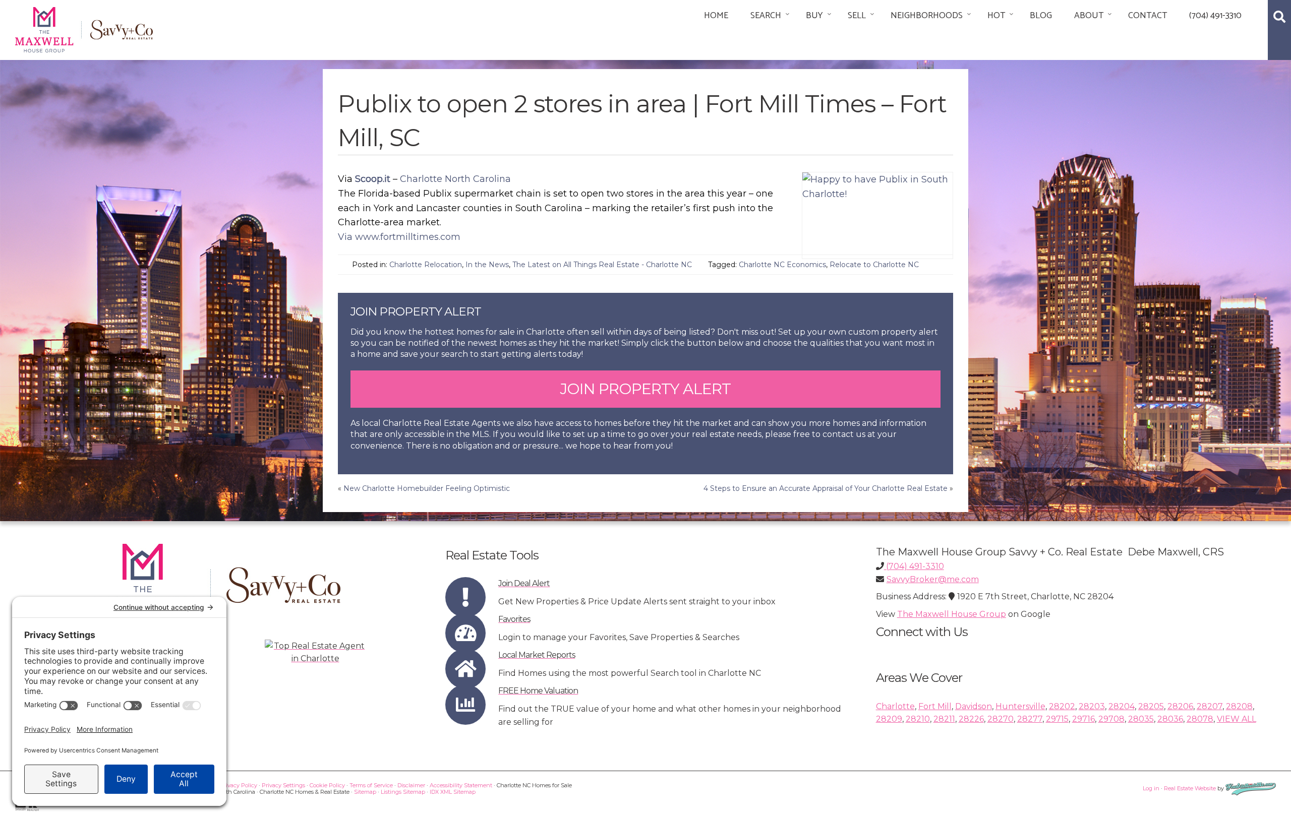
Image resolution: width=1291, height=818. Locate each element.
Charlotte (895, 706)
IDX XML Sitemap (453, 791)
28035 (1141, 719)
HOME (716, 15)
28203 (1092, 706)
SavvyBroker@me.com (933, 579)
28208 (1239, 706)
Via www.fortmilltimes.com (399, 236)
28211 (944, 719)
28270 (1000, 719)
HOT (996, 15)
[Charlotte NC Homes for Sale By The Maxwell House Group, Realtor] (84, 28)
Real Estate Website (1190, 788)
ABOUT (1088, 15)
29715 (1057, 719)
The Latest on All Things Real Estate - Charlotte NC (602, 264)
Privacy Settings (283, 785)
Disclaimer (411, 785)
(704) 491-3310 (1215, 15)
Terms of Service (371, 785)
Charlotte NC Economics (782, 264)
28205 (1151, 706)
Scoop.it (372, 178)
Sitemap (365, 791)
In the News (487, 264)
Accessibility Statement (461, 785)
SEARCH (765, 15)
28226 (971, 719)
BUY (814, 15)
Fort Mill (935, 706)
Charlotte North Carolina (455, 178)
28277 (1029, 719)
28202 (1062, 706)
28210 (918, 719)
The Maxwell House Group (951, 614)
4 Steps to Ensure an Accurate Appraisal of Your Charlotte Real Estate (825, 488)
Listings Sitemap (403, 791)
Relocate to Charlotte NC (874, 264)
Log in (1151, 788)
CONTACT (1147, 15)
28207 (1209, 706)
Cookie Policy (327, 785)
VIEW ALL (1236, 719)
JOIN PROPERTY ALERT (645, 389)
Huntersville (1020, 706)
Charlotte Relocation (425, 264)
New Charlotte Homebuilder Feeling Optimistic (426, 488)
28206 (1180, 706)
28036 (1170, 719)
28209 (889, 719)
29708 (1111, 719)
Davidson (973, 706)
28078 (1200, 719)
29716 (1083, 719)
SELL (857, 15)
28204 (1121, 706)
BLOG (1041, 15)
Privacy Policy (238, 785)
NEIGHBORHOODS (927, 15)
